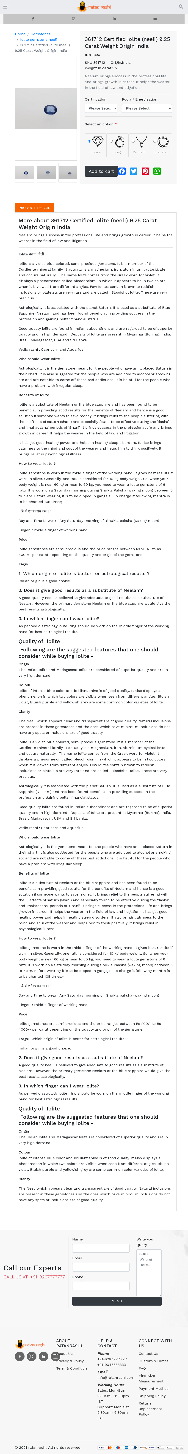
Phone (77, 1277)
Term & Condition (71, 1368)
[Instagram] (73, 19)
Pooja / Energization (139, 99)
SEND (117, 1301)
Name (77, 1239)
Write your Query (145, 1242)
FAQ (142, 1368)
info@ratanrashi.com (114, 1375)
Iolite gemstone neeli (38, 39)
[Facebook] (33, 19)
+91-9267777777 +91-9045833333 (112, 1359)
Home (20, 34)
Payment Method (154, 1388)
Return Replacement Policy (150, 1408)
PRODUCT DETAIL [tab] (34, 207)
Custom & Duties (154, 1361)
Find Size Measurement (151, 1378)
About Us (64, 1353)
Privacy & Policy (70, 1361)
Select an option (101, 124)
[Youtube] (155, 19)
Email (77, 1258)
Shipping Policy (152, 1396)
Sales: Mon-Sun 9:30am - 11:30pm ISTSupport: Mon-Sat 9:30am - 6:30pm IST (113, 1401)
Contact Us (148, 1353)
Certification (95, 99)
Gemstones (40, 34)
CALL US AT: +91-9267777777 (34, 1277)
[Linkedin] (114, 19)
